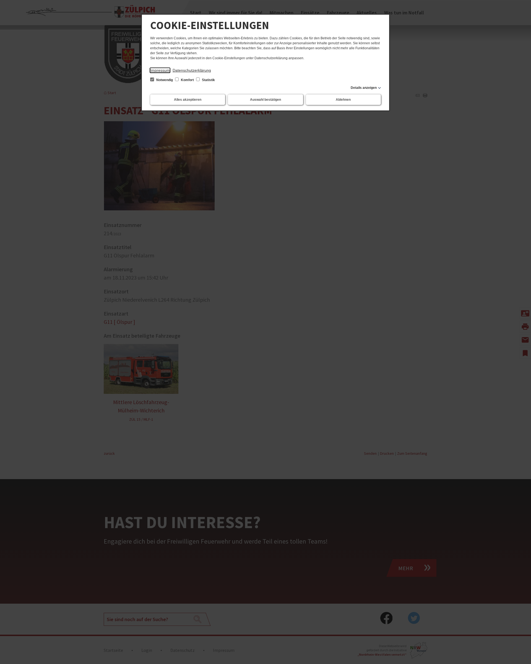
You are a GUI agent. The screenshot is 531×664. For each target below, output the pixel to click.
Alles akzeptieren (187, 100)
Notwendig (164, 80)
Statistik (208, 80)
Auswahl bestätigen (265, 100)
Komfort (187, 80)
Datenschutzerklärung (192, 70)
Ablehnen (343, 100)
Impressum (160, 70)
